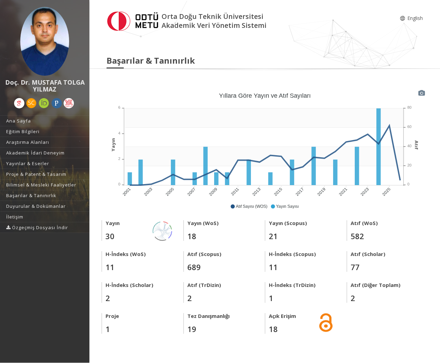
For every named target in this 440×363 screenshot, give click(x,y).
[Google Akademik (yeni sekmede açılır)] (19, 103)
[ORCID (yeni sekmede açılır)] (44, 103)
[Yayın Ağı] (163, 230)
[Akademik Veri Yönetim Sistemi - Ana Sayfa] (134, 20)
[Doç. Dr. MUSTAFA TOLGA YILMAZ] (44, 41)
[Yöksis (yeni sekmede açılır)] (69, 103)
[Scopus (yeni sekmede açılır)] (31, 103)
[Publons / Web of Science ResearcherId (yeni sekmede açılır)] (57, 103)
